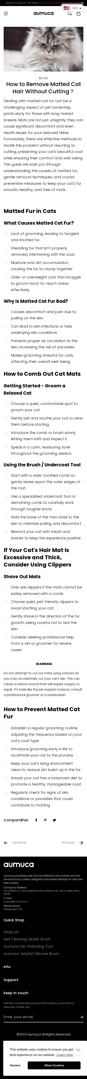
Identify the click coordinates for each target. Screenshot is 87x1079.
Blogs (43, 78)
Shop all (11, 932)
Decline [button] (15, 1065)
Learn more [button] (65, 1055)
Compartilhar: (16, 820)
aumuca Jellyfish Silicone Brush (31, 953)
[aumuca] (43, 13)
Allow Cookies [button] (54, 1065)
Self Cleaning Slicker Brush (27, 939)
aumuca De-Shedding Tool (28, 946)
